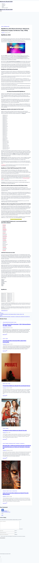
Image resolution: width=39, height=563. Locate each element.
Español (7, 428)
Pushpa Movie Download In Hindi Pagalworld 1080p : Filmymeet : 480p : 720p (12, 314)
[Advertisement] (19, 17)
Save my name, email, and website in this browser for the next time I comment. (13, 536)
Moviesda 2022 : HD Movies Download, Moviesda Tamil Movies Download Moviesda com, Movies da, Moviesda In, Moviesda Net (17, 447)
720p (7, 310)
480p (5, 310)
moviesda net (22, 443)
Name (16, 530)
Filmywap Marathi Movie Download (8, 322)
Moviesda (7, 443)
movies (2, 26)
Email (16, 532)
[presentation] (17, 367)
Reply (2, 515)
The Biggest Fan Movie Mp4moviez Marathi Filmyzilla (15, 430)
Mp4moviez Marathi (5, 7)
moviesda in (18, 443)
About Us (3, 3)
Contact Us (3, 4)
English (4, 383)
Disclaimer (3, 5)
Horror (6, 383)
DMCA (3, 6)
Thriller (9, 383)
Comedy (4, 428)
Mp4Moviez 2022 (6, 26)
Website (16, 534)
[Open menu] (1, 11)
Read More (5, 334)
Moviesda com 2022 (12, 443)
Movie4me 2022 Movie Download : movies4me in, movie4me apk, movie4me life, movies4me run (15, 316)
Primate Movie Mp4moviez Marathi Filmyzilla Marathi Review (16, 385)
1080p (2, 310)
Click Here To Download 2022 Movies (16, 219)
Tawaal (7, 338)
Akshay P (3, 32)
